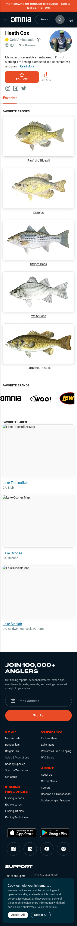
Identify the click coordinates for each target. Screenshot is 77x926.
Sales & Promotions (17, 757)
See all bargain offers (49, 5)
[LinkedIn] (30, 849)
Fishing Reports (14, 798)
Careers (45, 787)
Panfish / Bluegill (38, 160)
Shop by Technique (16, 770)
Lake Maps (47, 744)
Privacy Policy (35, 907)
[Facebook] (13, 849)
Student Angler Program (55, 800)
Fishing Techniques (17, 817)
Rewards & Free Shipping (56, 751)
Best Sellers (12, 744)
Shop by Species (15, 764)
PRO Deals (47, 757)
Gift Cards (11, 776)
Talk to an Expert (15, 875)
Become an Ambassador (56, 794)
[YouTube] (46, 849)
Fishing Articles (14, 811)
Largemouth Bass (38, 367)
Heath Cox (17, 33)
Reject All (40, 915)
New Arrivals (12, 738)
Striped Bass (38, 264)
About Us (46, 774)
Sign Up (38, 715)
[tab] (10, 98)
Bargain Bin (12, 751)
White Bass (38, 316)
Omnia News (49, 781)
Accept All (18, 915)
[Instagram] (63, 849)
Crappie (38, 212)
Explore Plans (49, 738)
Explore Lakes (13, 804)
